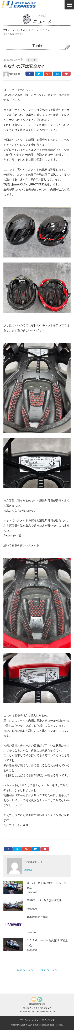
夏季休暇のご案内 (38, 917)
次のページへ (49, 969)
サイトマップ (48, 1020)
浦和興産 (14, 73)
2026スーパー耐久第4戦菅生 (44, 900)
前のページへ (25, 969)
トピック (32, 60)
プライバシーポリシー (30, 1020)
